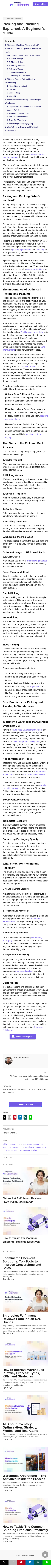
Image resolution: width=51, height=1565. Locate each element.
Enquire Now (40, 4)
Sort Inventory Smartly (18, 117)
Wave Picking (14, 96)
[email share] (9, 1117)
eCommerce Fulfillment (13, 19)
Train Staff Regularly (17, 120)
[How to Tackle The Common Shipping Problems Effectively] (25, 1221)
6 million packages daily (32, 332)
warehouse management (35, 1147)
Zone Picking (14, 93)
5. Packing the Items (17, 72)
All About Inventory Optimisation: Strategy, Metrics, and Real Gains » (29, 1077)
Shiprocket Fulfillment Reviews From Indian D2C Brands (22, 1319)
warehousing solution (28, 1150)
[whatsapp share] (25, 1117)
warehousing (11, 1150)
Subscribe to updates (25, 1036)
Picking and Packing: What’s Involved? (23, 45)
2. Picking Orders (16, 62)
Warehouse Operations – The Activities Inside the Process (24, 1477)
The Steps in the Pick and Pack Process (23, 55)
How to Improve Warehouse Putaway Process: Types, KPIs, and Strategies (23, 1373)
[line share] (30, 1117)
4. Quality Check (16, 69)
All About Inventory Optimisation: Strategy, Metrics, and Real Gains (20, 1427)
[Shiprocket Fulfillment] (19, 3)
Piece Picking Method (18, 86)
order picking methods (37, 561)
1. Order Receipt (16, 59)
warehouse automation (12, 1147)
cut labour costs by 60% (34, 774)
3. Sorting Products (17, 65)
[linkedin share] (20, 1117)
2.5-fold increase (29, 366)
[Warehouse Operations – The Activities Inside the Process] (25, 1459)
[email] (12, 1562)
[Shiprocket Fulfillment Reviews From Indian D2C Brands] (25, 1181)
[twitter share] (4, 1117)
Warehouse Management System (27, 730)
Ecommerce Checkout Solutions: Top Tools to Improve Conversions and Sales (22, 1263)
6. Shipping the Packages (19, 76)
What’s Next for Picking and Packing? (22, 127)
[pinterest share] (14, 1117)
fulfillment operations (11, 1144)
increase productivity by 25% (27, 742)
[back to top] (45, 1554)
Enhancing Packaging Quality (21, 123)
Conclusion (11, 130)
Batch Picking (14, 89)
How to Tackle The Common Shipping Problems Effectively (25, 1528)
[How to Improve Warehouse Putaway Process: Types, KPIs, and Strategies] (25, 1353)
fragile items (35, 687)
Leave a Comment (25, 1104)
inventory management (33, 1144)
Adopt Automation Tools (19, 113)
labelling (40, 250)
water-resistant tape (35, 269)
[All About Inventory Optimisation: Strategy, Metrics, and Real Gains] (25, 1407)
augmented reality (23, 971)
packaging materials (21, 250)
